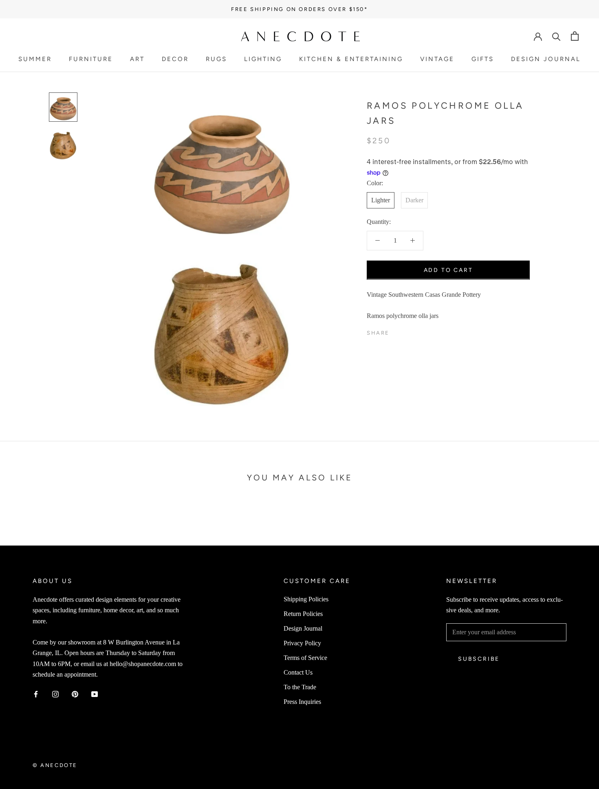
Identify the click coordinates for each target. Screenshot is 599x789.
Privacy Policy (302, 643)
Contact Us (298, 672)
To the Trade (300, 687)
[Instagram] (55, 693)
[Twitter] (407, 331)
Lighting (263, 59)
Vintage (437, 59)
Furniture (91, 59)
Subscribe (479, 658)
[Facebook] (397, 331)
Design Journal (546, 59)
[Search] (556, 36)
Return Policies (303, 613)
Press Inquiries (302, 701)
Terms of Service (305, 657)
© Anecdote (55, 765)
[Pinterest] (418, 331)
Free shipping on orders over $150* (299, 9)
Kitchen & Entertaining (351, 59)
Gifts (482, 59)
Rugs (216, 59)
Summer (35, 59)
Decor (175, 59)
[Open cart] (575, 36)
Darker (414, 199)
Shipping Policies (306, 599)
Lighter (380, 199)
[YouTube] (94, 693)
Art (137, 59)
